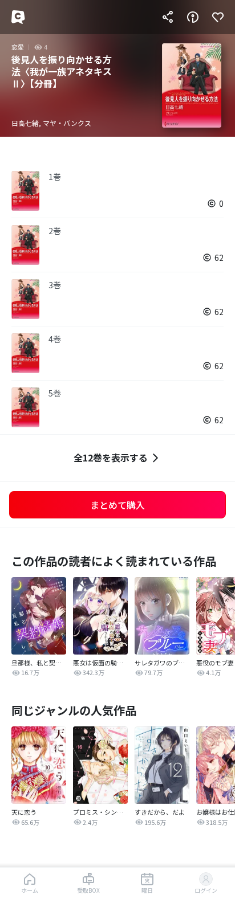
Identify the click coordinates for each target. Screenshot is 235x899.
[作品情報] (193, 17)
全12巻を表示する (111, 457)
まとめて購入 (117, 505)
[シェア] (168, 17)
